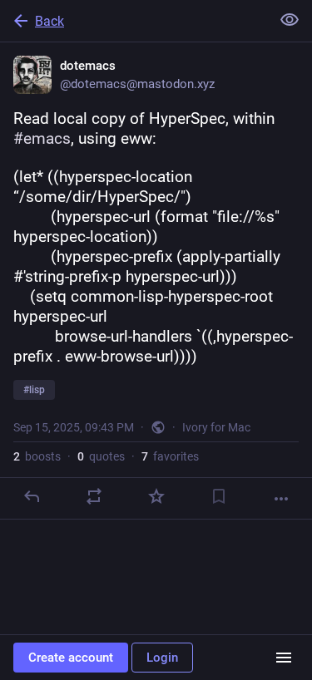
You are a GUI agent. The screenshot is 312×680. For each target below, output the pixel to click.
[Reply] (32, 496)
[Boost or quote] (94, 496)
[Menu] (284, 657)
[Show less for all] (289, 20)
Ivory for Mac (216, 427)
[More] (281, 499)
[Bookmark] (219, 496)
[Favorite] (156, 496)
